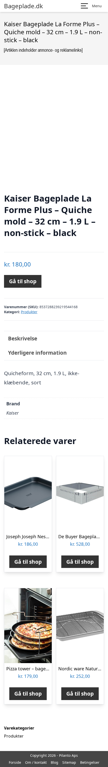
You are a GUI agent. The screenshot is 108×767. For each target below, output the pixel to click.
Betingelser (89, 762)
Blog (54, 762)
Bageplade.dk (23, 6)
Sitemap (69, 762)
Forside (15, 762)
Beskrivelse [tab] (22, 338)
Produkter (29, 311)
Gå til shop (22, 281)
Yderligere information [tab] (37, 352)
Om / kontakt (36, 762)
